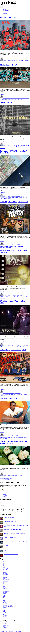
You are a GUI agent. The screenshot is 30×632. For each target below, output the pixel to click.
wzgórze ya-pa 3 (23, 296)
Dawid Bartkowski (7, 60)
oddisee (4, 602)
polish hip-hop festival (8, 606)
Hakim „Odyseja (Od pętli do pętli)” (13, 350)
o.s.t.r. (4, 601)
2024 (4, 565)
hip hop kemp (6, 579)
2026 (23, 60)
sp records (6, 478)
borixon (10, 296)
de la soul (5, 570)
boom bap (27, 60)
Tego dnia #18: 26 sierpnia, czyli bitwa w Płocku (14, 533)
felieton (4, 575)
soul (4, 610)
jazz (4, 583)
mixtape (4, 597)
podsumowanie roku (7, 605)
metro (4, 596)
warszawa (9, 62)
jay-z (4, 582)
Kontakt (4, 14)
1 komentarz (11, 478)
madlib (4, 593)
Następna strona (8, 479)
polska (5, 62)
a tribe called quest (7, 568)
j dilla (4, 586)
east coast (12, 437)
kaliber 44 (14, 477)
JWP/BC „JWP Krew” (8, 17)
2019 (4, 561)
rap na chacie (6, 609)
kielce (14, 296)
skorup (13, 146)
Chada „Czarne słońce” (8, 65)
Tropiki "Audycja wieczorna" (10, 550)
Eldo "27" (6, 545)
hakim (18, 394)
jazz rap (6, 146)
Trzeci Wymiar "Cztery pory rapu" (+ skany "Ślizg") (15, 541)
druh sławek (5, 573)
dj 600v (4, 99)
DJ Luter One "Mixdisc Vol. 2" (11, 521)
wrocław (2, 198)
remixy (25, 437)
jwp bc (1, 62)
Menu (2, 6)
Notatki (25, 98)
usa (0, 438)
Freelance (5, 12)
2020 (4, 563)
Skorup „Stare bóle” (7, 102)
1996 (7, 477)
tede (4, 611)
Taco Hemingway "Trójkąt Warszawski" (13, 529)
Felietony (5, 492)
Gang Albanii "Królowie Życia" (11, 554)
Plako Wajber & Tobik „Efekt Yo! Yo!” (14, 202)
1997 (10, 477)
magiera (4, 595)
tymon (11, 346)
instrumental (11, 197)
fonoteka (5, 577)
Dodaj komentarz (15, 62)
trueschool (5, 612)
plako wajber (17, 246)
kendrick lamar (6, 591)
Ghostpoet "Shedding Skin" (10, 537)
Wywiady (4, 477)
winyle (4, 616)
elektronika (5, 574)
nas (3, 598)
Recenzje (20, 60)
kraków (21, 394)
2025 (1, 346)
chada (1, 99)
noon (4, 600)
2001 (7, 296)
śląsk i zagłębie (19, 146)
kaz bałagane (6, 589)
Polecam (5, 13)
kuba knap (5, 592)
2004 (28, 345)
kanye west (5, 588)
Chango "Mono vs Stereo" (9, 517)
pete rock (21, 437)
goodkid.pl (2, 631)
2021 (4, 564)
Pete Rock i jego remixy (8, 398)
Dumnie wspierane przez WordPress (13, 631)
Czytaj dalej (2, 57)
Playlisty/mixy (6, 10)
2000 (28, 98)
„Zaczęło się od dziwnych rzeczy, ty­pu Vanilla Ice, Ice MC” (13, 442)
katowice (19, 477)
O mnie (4, 9)
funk (4, 578)
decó (15, 394)
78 (3, 479)
